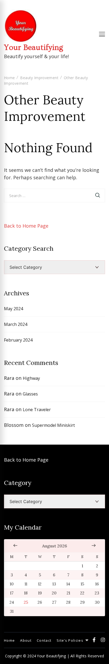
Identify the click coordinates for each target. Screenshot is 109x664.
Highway (31, 378)
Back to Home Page (26, 226)
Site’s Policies (70, 640)
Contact (44, 640)
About (25, 640)
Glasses (30, 394)
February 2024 (18, 340)
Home (9, 640)
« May (15, 545)
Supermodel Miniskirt (53, 425)
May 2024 (13, 309)
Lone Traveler (37, 409)
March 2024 (15, 324)
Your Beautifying (33, 47)
